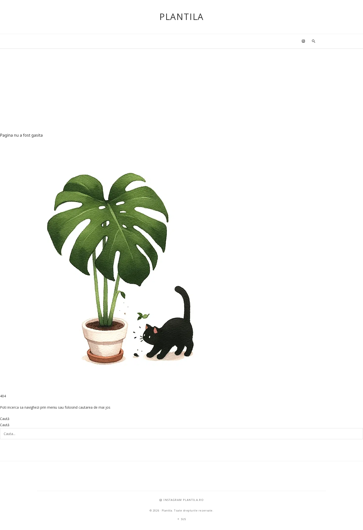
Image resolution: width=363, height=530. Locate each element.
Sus (183, 519)
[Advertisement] (181, 85)
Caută (4, 418)
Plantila (181, 17)
